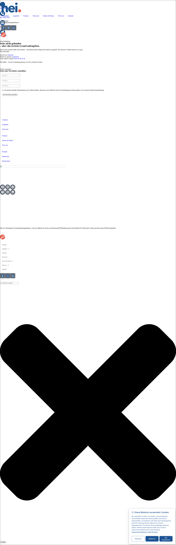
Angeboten (15, 57)
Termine (26, 16)
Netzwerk (36, 16)
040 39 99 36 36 (19, 58)
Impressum (5, 156)
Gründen (6, 16)
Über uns (61, 16)
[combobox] (9, 283)
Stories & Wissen (48, 16)
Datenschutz (6, 161)
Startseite (10, 55)
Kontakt (70, 16)
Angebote (16, 16)
